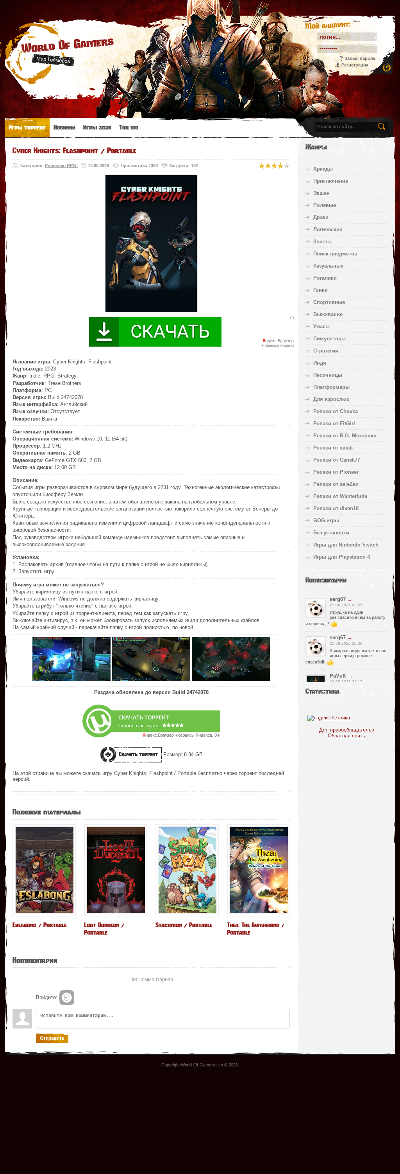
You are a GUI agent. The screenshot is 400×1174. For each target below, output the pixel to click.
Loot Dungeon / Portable (104, 928)
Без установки (331, 533)
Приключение (330, 181)
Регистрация (354, 65)
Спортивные (329, 302)
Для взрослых (331, 399)
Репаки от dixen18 (336, 508)
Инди (319, 363)
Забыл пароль (360, 58)
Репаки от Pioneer (336, 472)
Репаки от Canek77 (336, 460)
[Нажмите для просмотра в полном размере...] (71, 679)
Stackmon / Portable (183, 925)
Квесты (322, 242)
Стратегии (325, 351)
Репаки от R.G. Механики (345, 436)
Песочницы (327, 375)
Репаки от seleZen (336, 484)
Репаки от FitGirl (334, 423)
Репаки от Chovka (335, 411)
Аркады (323, 169)
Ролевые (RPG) (61, 165)
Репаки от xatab (333, 448)
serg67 (338, 599)
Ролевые (324, 205)
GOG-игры (326, 520)
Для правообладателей (346, 730)
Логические (327, 229)
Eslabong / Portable (39, 925)
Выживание (328, 314)
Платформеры (331, 387)
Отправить (52, 1038)
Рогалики (325, 278)
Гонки (320, 290)
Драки (321, 217)
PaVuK (338, 676)
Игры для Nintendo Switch (346, 545)
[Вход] (66, 997)
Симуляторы (329, 339)
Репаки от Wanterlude (340, 496)
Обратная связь (346, 736)
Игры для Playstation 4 (341, 557)
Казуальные (328, 266)
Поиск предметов (335, 254)
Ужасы (321, 326)
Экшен (321, 193)
